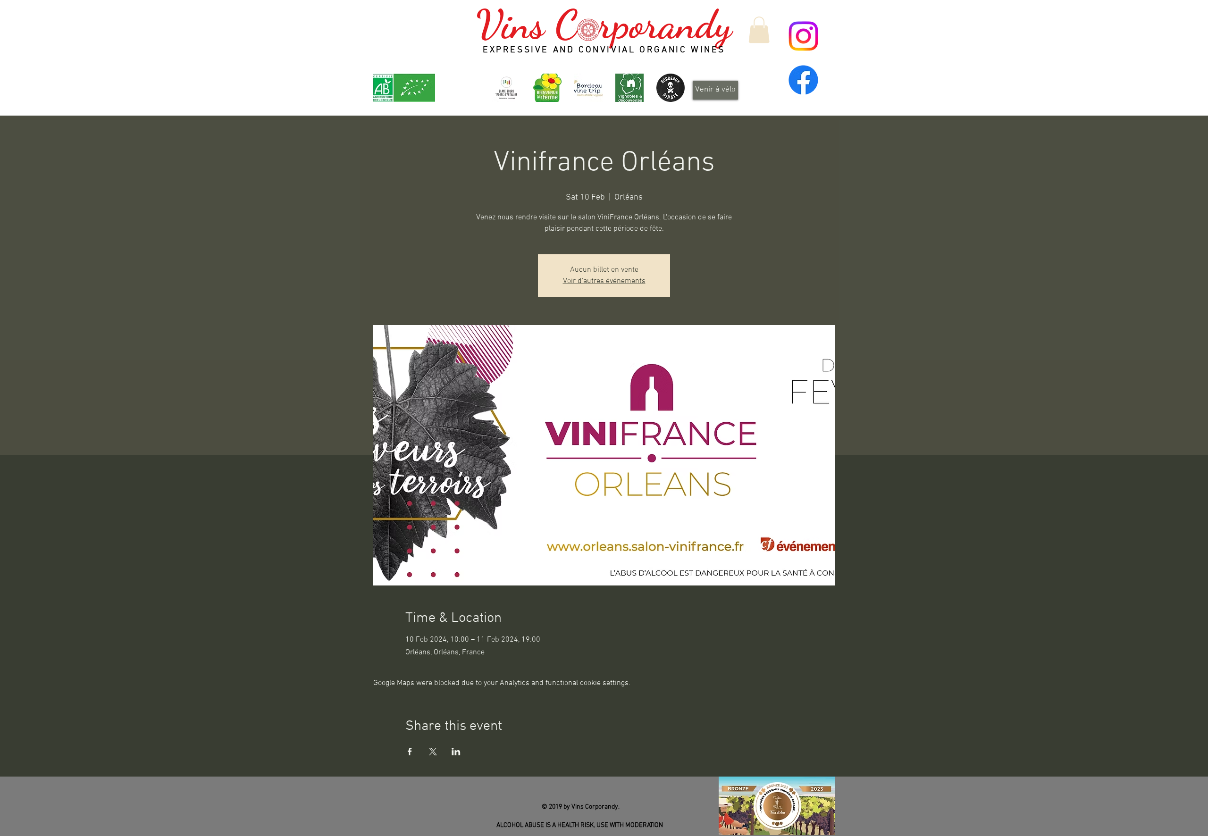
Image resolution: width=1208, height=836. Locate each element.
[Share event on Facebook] (409, 751)
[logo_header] (547, 88)
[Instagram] (803, 36)
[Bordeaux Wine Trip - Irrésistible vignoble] (588, 88)
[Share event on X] (432, 751)
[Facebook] (803, 80)
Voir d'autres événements (604, 281)
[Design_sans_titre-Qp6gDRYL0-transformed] (670, 88)
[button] (759, 30)
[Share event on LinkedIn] (456, 751)
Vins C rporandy (604, 24)
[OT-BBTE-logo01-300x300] (506, 88)
